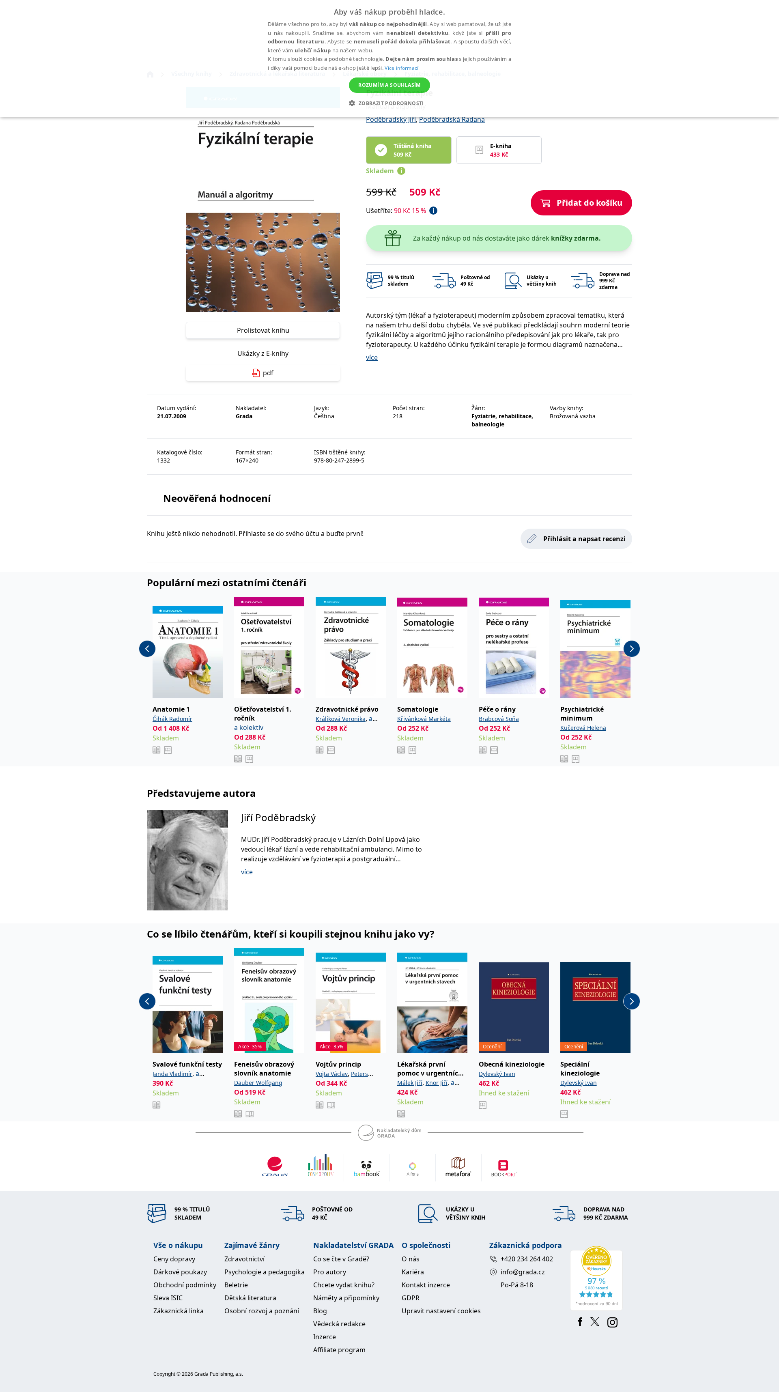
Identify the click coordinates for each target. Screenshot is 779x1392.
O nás (411, 1258)
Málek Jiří (409, 1082)
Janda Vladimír (172, 1074)
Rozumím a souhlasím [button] (389, 85)
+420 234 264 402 (527, 1258)
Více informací (401, 68)
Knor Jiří (437, 1082)
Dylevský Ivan (497, 1074)
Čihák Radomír (172, 719)
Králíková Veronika (341, 719)
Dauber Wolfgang (258, 1082)
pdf (268, 372)
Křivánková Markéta (424, 719)
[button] (389, 103)
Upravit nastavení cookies (441, 1310)
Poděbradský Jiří (391, 119)
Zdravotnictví (244, 1258)
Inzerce (324, 1336)
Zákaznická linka (178, 1310)
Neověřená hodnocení (217, 498)
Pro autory (329, 1271)
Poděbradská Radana (452, 119)
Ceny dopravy (174, 1258)
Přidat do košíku (589, 202)
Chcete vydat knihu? (343, 1284)
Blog (320, 1310)
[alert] (389, 58)
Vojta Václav (332, 1074)
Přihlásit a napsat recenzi (584, 538)
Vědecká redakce (339, 1323)
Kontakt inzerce (426, 1284)
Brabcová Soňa (499, 719)
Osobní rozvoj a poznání (261, 1310)
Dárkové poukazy (180, 1271)
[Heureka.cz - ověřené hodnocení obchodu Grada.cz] (598, 1278)
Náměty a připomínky (346, 1297)
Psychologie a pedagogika (264, 1271)
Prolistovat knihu (263, 330)
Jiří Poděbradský (278, 817)
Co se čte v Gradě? (341, 1258)
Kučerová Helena (583, 727)
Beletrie (236, 1284)
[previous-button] (147, 648)
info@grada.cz (523, 1271)
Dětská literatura (250, 1297)
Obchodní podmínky (184, 1284)
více (372, 357)
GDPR (411, 1297)
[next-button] (631, 648)
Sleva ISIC (168, 1297)
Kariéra (413, 1271)
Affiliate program (339, 1349)
